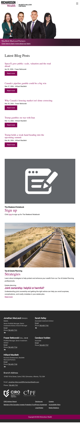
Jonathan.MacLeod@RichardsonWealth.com (23, 382)
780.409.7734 (12, 347)
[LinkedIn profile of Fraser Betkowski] (5, 349)
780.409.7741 (12, 330)
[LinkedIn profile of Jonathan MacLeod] (5, 332)
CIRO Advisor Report (10, 401)
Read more (11, 73)
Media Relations (54, 408)
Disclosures (39, 401)
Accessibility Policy (54, 404)
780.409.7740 (12, 364)
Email (6, 328)
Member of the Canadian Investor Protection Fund (19, 404)
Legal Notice (39, 408)
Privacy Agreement (41, 404)
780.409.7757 (43, 345)
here (10, 214)
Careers (51, 401)
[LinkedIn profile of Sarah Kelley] (36, 328)
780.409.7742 (43, 326)
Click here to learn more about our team (16, 44)
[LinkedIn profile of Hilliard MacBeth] (5, 366)
